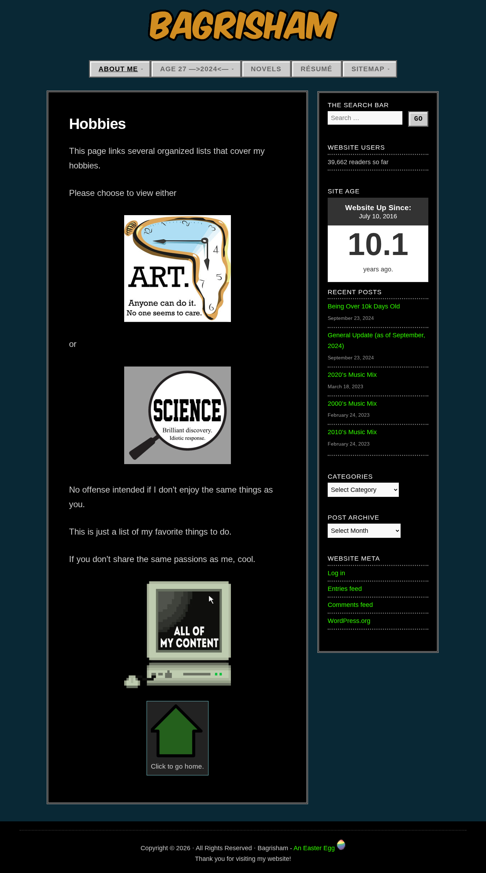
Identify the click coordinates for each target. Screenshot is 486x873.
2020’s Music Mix (352, 374)
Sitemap (368, 69)
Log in (336, 573)
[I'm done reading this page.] (177, 755)
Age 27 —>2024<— (194, 69)
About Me (118, 69)
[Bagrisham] (243, 26)
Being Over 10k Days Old (364, 306)
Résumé (316, 69)
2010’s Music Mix (352, 432)
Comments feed (350, 604)
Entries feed (345, 588)
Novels (266, 69)
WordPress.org (349, 620)
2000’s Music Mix (352, 403)
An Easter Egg (315, 848)
